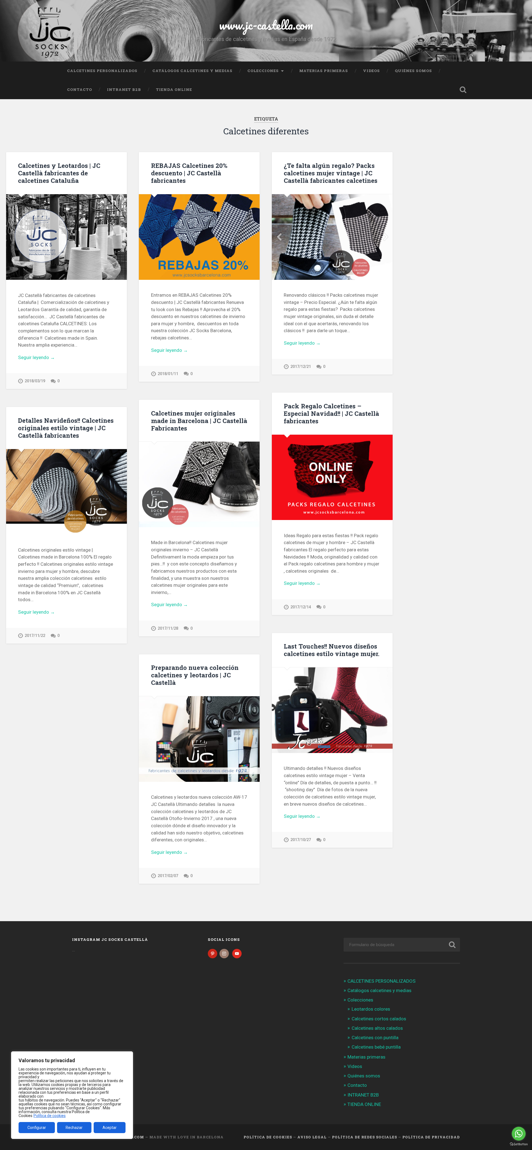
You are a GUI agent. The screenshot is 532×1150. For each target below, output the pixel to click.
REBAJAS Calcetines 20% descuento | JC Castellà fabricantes (189, 173)
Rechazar (74, 1127)
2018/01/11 (168, 374)
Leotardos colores (371, 1009)
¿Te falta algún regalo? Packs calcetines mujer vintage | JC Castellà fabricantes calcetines (330, 173)
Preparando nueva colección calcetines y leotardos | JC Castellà (195, 675)
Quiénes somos (413, 70)
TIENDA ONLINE (174, 89)
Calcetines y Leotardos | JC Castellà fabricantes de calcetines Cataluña (59, 173)
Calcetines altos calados (377, 1028)
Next (385, 236)
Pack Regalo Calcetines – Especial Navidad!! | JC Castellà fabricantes (331, 413)
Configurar (36, 1127)
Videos (371, 70)
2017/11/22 (35, 635)
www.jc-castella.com (266, 25)
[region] (72, 1095)
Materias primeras (323, 70)
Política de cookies (50, 1115)
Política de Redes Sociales (364, 1137)
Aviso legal (312, 1137)
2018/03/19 (35, 381)
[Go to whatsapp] (519, 1134)
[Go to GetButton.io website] (519, 1144)
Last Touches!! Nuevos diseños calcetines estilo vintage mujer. (331, 650)
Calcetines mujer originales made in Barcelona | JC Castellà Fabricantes (199, 420)
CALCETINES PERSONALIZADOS (102, 70)
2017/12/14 (300, 607)
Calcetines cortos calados (379, 1018)
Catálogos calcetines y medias (192, 70)
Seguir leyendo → (36, 357)
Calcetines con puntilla (375, 1037)
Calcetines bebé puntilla (376, 1047)
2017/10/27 (300, 839)
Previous (279, 236)
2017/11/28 (168, 628)
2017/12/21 (300, 366)
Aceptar (110, 1127)
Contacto (79, 89)
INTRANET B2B (124, 89)
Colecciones (263, 70)
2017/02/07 (168, 876)
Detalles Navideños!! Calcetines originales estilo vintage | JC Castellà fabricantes (66, 427)
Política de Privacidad (431, 1137)
